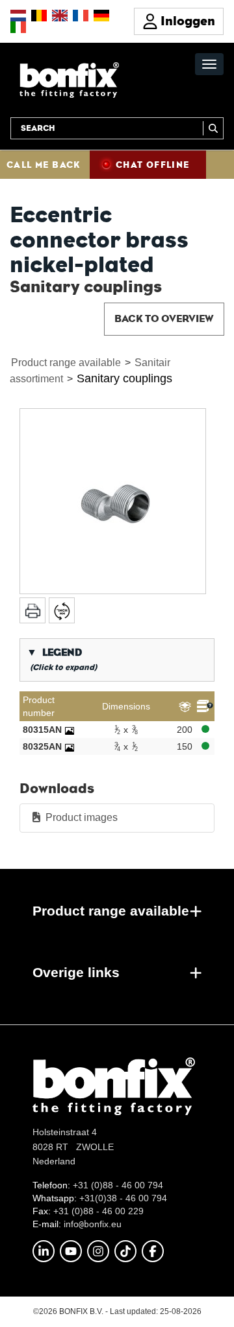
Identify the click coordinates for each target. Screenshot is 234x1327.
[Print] (33, 610)
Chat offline (153, 164)
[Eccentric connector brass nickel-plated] (113, 501)
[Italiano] (18, 27)
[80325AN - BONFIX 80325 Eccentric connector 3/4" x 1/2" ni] (69, 746)
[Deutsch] (101, 15)
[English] (60, 15)
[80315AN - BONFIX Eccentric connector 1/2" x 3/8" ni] (69, 729)
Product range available (66, 362)
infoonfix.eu (93, 1224)
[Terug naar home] (69, 79)
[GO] (213, 128)
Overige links (76, 972)
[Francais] (80, 15)
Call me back (43, 164)
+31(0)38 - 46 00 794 (123, 1198)
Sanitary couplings (124, 378)
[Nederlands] (18, 15)
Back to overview (164, 318)
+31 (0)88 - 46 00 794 (118, 1185)
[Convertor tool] (62, 610)
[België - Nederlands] (39, 15)
